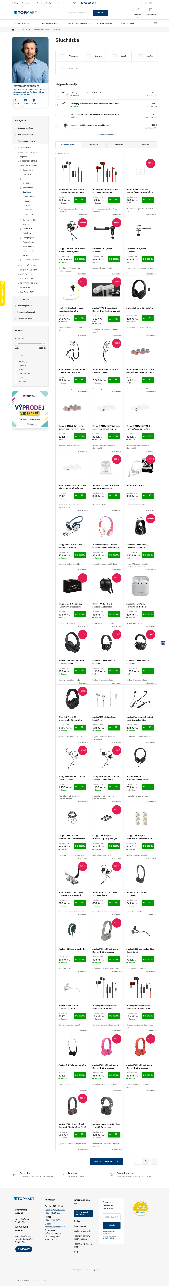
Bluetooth (29, 214)
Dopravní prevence (24, 306)
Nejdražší (119, 145)
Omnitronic (24, 373)
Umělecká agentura (92, 1270)
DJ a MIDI (26, 183)
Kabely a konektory (30, 220)
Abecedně (145, 145)
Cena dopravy (27, 3)
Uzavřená (28, 201)
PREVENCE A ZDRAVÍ (29, 283)
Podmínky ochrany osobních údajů (82, 1237)
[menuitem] (25, 23)
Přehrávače (27, 233)
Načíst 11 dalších (104, 1161)
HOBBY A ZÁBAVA (27, 279)
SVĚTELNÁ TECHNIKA (29, 265)
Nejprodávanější (68, 145)
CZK (150, 3)
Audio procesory (29, 246)
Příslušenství (30, 196)
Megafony (26, 255)
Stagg (22, 381)
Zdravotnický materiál (26, 312)
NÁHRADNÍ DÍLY (26, 292)
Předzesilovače (28, 242)
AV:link (22, 362)
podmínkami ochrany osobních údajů (110, 1237)
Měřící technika (28, 251)
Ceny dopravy (77, 1270)
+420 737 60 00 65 (52, 1220)
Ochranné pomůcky (25, 128)
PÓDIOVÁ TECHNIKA (28, 270)
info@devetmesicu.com (55, 1227)
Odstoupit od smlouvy (82, 1213)
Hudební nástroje (24, 147)
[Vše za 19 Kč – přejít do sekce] (30, 409)
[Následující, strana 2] (146, 1161)
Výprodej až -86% (24, 318)
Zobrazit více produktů (105, 135)
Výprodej (23, 157)
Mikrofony (26, 224)
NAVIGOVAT (24, 1249)
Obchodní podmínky (43, 3)
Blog (76, 1252)
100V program (28, 237)
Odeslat (112, 1225)
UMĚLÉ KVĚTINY (26, 274)
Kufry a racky (28, 170)
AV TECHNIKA (26, 287)
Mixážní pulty (28, 229)
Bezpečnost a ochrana (26, 141)
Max (21, 370)
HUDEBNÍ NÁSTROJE (28, 161)
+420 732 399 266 (52, 1213)
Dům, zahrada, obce (25, 134)
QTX (21, 377)
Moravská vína (23, 299)
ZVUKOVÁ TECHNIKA (28, 165)
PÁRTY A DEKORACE (28, 152)
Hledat (101, 12)
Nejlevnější (93, 145)
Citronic (22, 366)
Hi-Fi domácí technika (31, 260)
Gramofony (27, 179)
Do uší (27, 205)
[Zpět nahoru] (163, 643)
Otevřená (28, 210)
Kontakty (15, 3)
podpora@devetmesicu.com (57, 1210)
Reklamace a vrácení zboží (83, 1245)
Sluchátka (27, 192)
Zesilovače (27, 174)
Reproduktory (28, 187)
